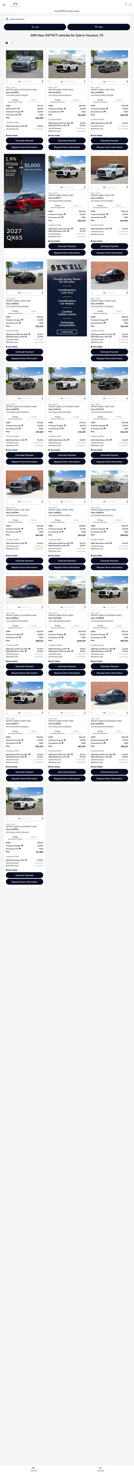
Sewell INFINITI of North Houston (67, 11)
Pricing (15, 100)
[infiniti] (15, 4)
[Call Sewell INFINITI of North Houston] (130, 4)
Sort (37, 27)
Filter (100, 27)
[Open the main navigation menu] (4, 4)
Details (34, 100)
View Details (12, 135)
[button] (42, 81)
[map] (126, 4)
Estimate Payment (25, 140)
